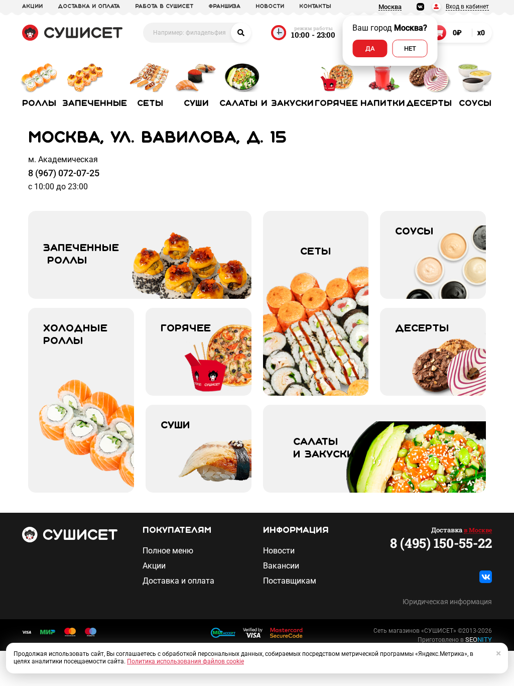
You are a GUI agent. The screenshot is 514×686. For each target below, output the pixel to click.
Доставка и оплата (178, 581)
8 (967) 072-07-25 (63, 173)
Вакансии (281, 566)
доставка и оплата (89, 6)
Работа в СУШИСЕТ (164, 6)
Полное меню (168, 551)
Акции (154, 566)
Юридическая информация (447, 601)
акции (32, 6)
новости (269, 6)
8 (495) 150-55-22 (441, 542)
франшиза (224, 6)
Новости (279, 551)
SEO (478, 639)
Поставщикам (289, 581)
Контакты (315, 6)
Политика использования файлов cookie (185, 661)
